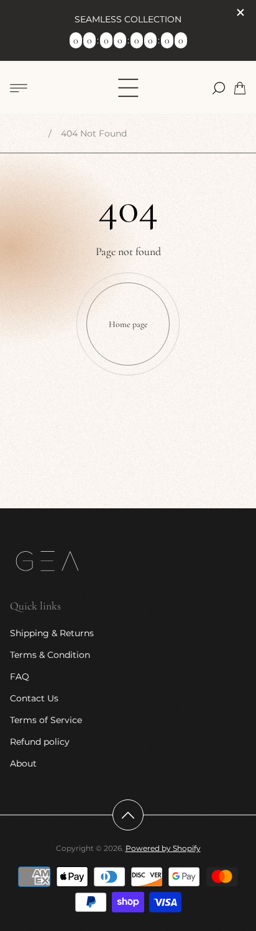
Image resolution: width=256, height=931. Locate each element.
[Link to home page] (47, 562)
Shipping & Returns (52, 633)
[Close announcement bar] (240, 12)
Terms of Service (46, 720)
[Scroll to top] (128, 814)
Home (25, 133)
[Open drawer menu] (18, 88)
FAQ (19, 676)
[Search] (218, 88)
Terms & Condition (50, 654)
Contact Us (34, 698)
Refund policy (40, 741)
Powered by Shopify (163, 848)
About (23, 763)
